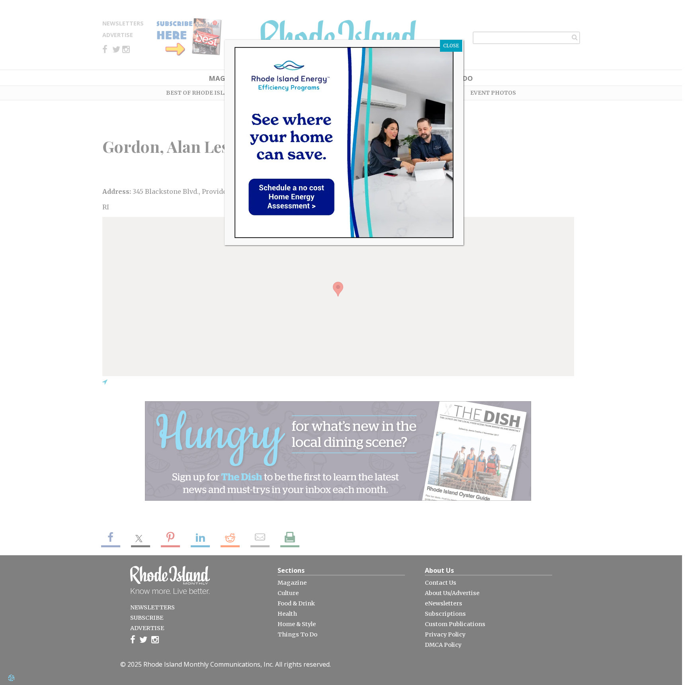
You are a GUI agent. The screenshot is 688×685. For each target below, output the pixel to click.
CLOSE (451, 46)
